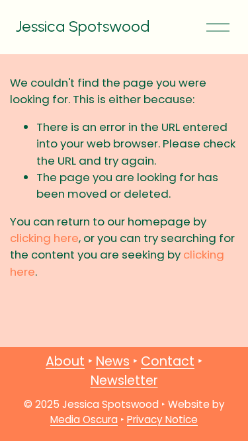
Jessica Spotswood (82, 26)
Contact (167, 361)
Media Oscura (84, 419)
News (113, 361)
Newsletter (124, 380)
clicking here (44, 238)
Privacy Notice (162, 419)
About (65, 361)
